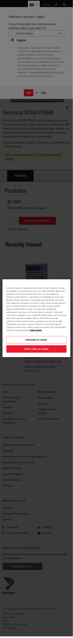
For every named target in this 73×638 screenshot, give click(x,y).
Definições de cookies (36, 339)
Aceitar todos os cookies (36, 349)
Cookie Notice (36, 330)
